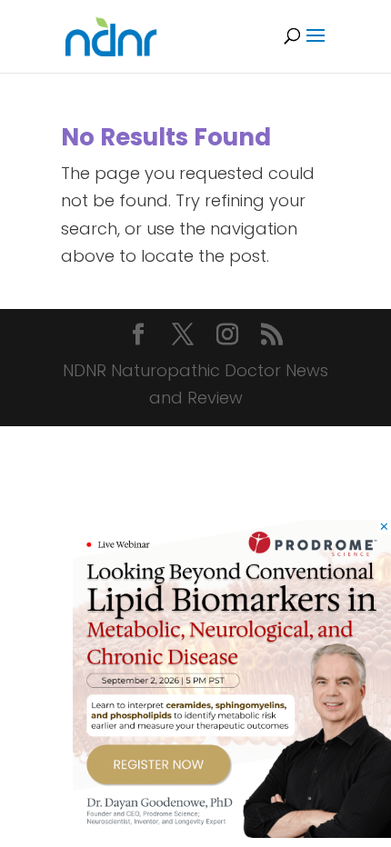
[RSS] (272, 337)
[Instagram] (227, 337)
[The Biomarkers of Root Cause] (232, 832)
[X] (183, 337)
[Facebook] (138, 337)
